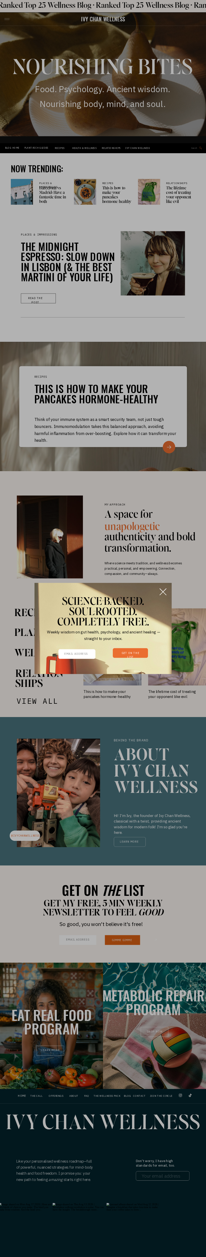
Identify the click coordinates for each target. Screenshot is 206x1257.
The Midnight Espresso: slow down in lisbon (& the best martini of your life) (68, 261)
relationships (176, 183)
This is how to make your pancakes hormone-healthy (116, 195)
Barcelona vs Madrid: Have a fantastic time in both (52, 195)
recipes (107, 183)
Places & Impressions (39, 234)
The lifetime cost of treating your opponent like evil (178, 195)
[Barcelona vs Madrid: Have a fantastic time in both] (22, 192)
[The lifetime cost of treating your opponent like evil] (149, 192)
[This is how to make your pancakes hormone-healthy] (85, 192)
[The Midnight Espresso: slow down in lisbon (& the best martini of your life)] (153, 263)
